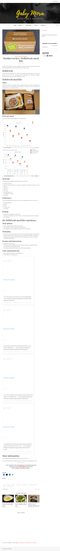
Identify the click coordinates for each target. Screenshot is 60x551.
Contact (43, 25)
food (4, 484)
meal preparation (25, 484)
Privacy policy (44, 30)
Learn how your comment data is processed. (27, 542)
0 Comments (37, 489)
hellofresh (8, 484)
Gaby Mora (12, 302)
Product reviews (22, 56)
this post (27, 458)
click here (35, 460)
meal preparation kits (33, 484)
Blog (36, 25)
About (20, 25)
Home (15, 25)
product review (10, 486)
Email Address (45, 47)
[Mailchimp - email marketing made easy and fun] (47, 56)
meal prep (18, 484)
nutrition (4, 486)
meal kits (13, 484)
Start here (28, 25)
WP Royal (9, 548)
